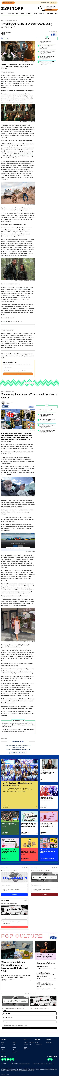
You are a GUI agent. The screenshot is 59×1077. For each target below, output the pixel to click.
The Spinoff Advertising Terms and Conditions (43, 1063)
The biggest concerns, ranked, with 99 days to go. (18, 724)
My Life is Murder (22, 297)
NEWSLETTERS (29, 993)
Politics (3, 13)
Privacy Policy (4, 1063)
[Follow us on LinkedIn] (13, 1060)
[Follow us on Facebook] (2, 1060)
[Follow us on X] (5, 1060)
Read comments (18, 752)
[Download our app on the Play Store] (51, 1060)
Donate (36, 1042)
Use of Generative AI (26, 1048)
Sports (14, 1047)
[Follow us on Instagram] (10, 1060)
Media (14, 1049)
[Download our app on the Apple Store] (48, 1060)
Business (15, 1051)
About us (26, 1044)
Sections (28, 13)
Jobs (30, 1044)
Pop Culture (11, 13)
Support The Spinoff (8, 2)
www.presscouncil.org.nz (52, 1069)
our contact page (4, 1069)
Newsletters (50, 13)
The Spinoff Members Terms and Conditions (20, 1063)
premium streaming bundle (25, 287)
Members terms (38, 1044)
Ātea (17, 13)
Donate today (49, 9)
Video (2, 1042)
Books (22, 13)
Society (3, 391)
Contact (25, 1042)
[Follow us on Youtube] (8, 1060)
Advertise (31, 1042)
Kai (2, 1044)
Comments (31, 406)
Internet (3, 1047)
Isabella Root (9, 402)
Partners (3, 1049)
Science (3, 1051)
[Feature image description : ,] (17, 950)
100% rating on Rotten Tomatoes (23, 154)
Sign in (54, 2)
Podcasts (41, 13)
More (35, 13)
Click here (4, 321)
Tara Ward (8, 32)
